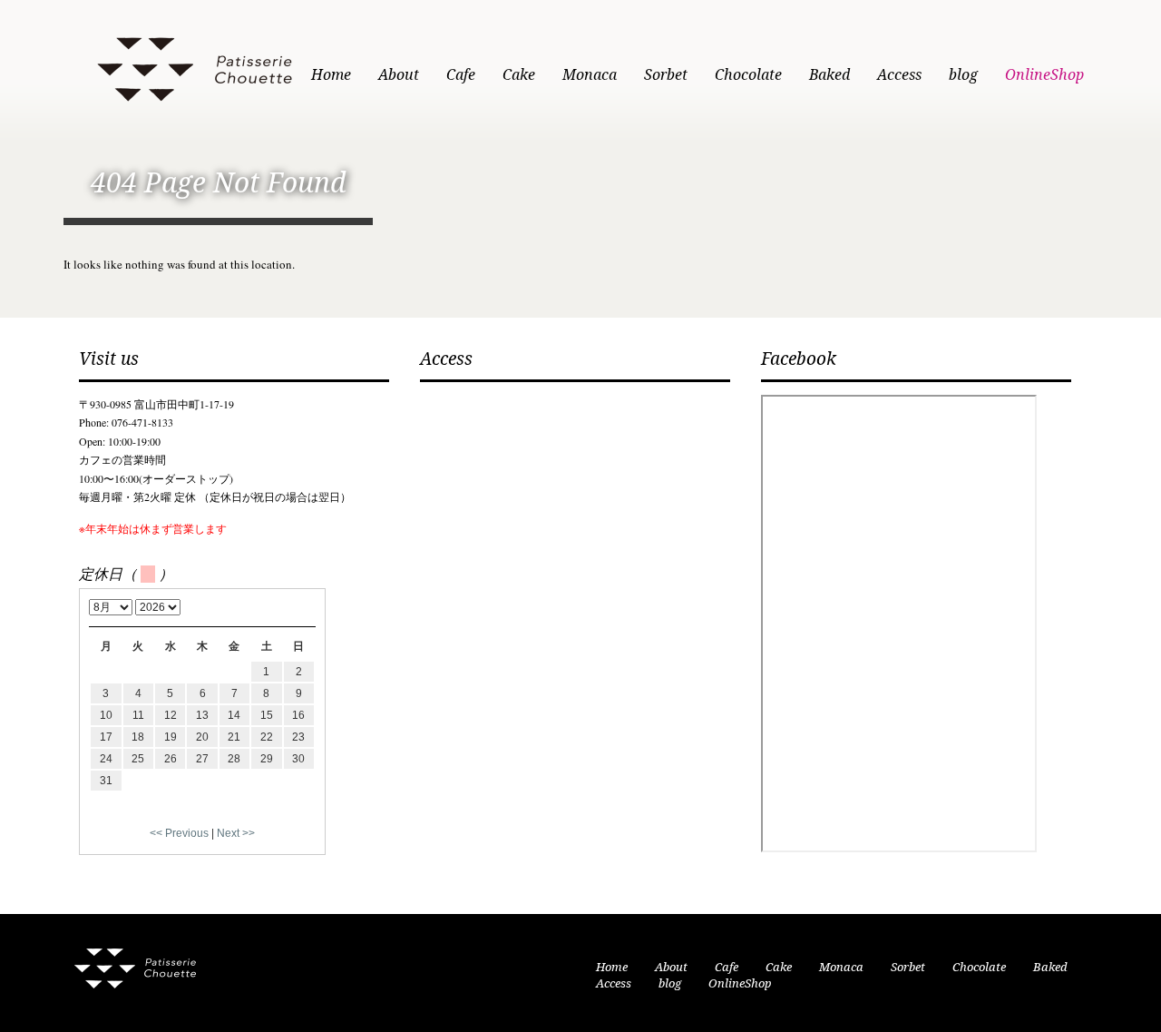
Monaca (589, 75)
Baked (829, 75)
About (398, 75)
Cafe (460, 75)
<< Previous (179, 833)
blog (963, 75)
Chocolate (748, 75)
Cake (518, 75)
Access (899, 75)
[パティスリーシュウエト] (194, 66)
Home (331, 75)
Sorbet (666, 75)
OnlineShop (1044, 75)
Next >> (236, 833)
